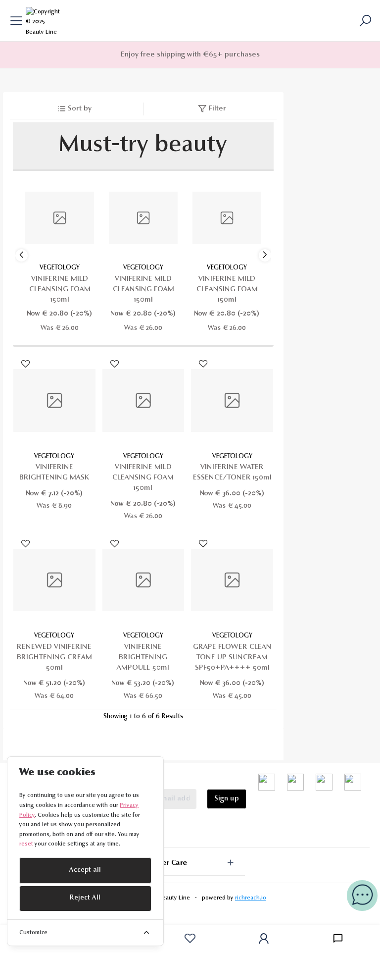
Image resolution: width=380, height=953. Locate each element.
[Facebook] (324, 782)
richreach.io (250, 898)
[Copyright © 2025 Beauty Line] (44, 20)
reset (26, 844)
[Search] (365, 21)
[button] (265, 255)
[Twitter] (266, 782)
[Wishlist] (190, 939)
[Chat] (338, 939)
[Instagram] (352, 782)
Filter (217, 108)
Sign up (226, 798)
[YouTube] (295, 782)
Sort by (80, 108)
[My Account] (264, 939)
